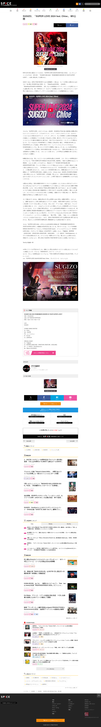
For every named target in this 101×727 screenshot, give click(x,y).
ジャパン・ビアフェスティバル (34, 681)
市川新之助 (45, 677)
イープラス (26, 691)
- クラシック (54, 705)
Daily (32, 524)
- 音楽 (53, 699)
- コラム (69, 707)
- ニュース (70, 701)
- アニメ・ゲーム (55, 707)
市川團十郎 (36, 677)
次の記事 (72, 441)
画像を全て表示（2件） (51, 69)
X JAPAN (28, 450)
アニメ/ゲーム (62, 681)
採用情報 (86, 705)
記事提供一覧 (87, 701)
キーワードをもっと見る (70, 687)
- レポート (70, 705)
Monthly (69, 524)
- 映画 (53, 713)
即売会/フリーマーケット (32, 684)
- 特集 (69, 709)
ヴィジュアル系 (55, 450)
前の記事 (29, 441)
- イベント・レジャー (56, 703)
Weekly (50, 524)
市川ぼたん (54, 677)
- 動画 (69, 699)
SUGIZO (45, 450)
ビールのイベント (65, 677)
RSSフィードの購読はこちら (51, 403)
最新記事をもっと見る (71, 618)
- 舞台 (53, 701)
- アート (53, 709)
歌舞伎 (27, 677)
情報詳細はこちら (44, 353)
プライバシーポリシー (89, 709)
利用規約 (86, 707)
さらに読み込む (50, 669)
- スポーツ (54, 711)
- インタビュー (71, 703)
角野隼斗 (44, 684)
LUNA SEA (37, 450)
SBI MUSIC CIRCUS (50, 681)
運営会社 (86, 699)
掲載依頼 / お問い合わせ (90, 703)
